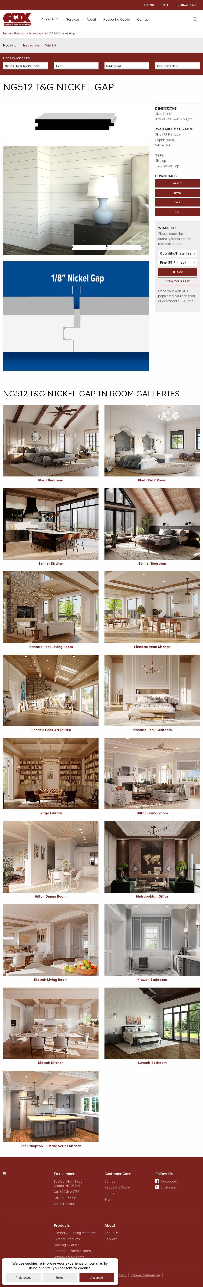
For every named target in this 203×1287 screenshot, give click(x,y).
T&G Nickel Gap (167, 166)
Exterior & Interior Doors (72, 1251)
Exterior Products (67, 1239)
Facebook (168, 1181)
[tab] (49, 19)
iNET (165, 5)
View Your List (178, 281)
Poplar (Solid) (165, 140)
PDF (177, 211)
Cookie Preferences (145, 1275)
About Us (111, 1233)
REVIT (177, 183)
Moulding (9, 45)
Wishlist (50, 45)
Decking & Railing (66, 1245)
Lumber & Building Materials (75, 1233)
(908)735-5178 (186, 5)
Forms (149, 5)
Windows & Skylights (69, 1257)
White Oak (163, 145)
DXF (178, 202)
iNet (107, 1199)
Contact (110, 1181)
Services (111, 1239)
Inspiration (31, 45)
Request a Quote (117, 1187)
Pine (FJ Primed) (167, 134)
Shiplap (160, 161)
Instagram (169, 1187)
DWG (177, 192)
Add (180, 271)
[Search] (195, 19)
